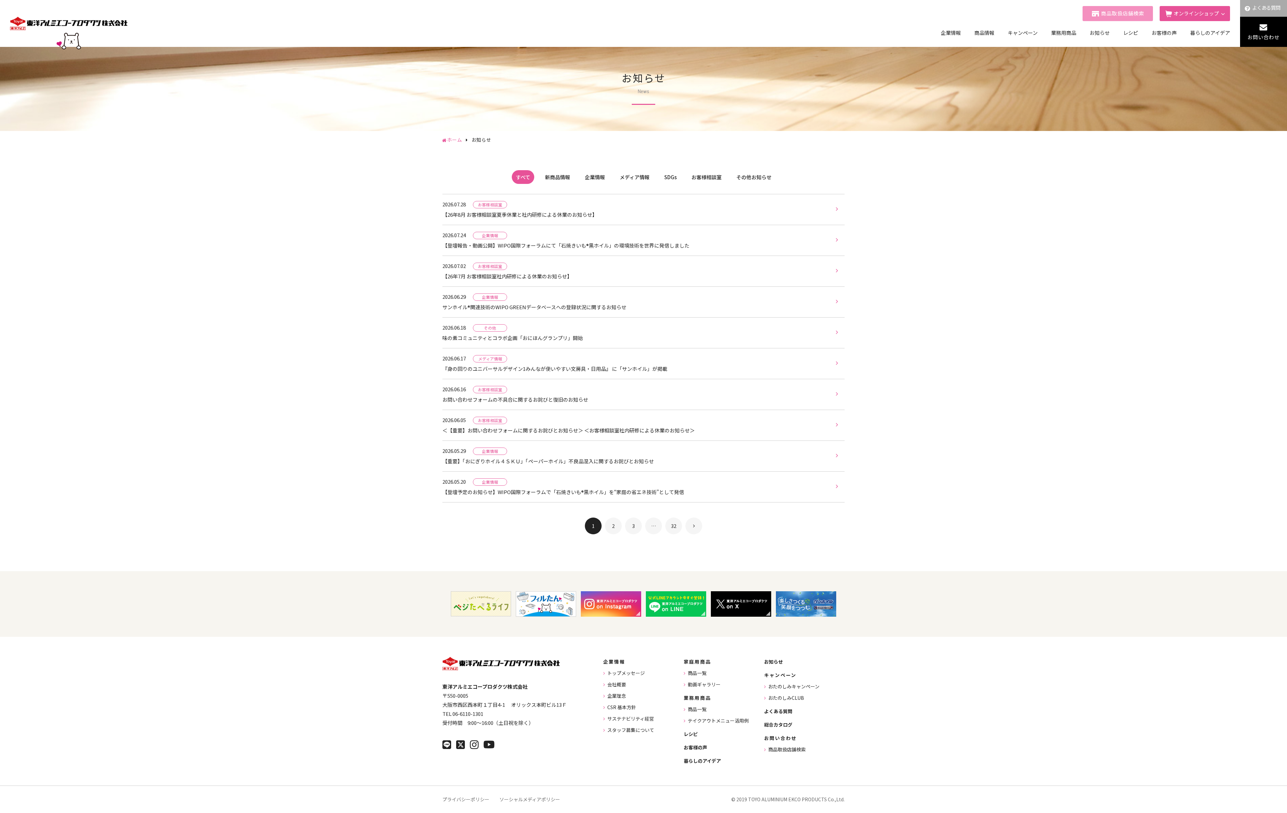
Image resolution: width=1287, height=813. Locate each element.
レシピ (1130, 32)
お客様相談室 (706, 177)
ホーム (454, 139)
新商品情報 (557, 177)
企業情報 (951, 32)
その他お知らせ (754, 177)
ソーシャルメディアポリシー (529, 799)
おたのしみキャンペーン (793, 686)
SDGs (670, 177)
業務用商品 (1063, 32)
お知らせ (1100, 32)
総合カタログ (778, 724)
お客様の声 (1164, 32)
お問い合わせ (1263, 37)
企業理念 (616, 695)
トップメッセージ (626, 673)
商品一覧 (697, 673)
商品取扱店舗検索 (1123, 13)
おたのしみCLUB (786, 697)
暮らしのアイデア (1210, 32)
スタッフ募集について (630, 730)
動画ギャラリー (704, 684)
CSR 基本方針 (621, 707)
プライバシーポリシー (465, 799)
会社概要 (616, 684)
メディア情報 (635, 177)
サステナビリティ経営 (630, 718)
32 (673, 525)
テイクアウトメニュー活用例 (718, 720)
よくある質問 (1266, 7)
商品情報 (984, 32)
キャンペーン (1023, 32)
